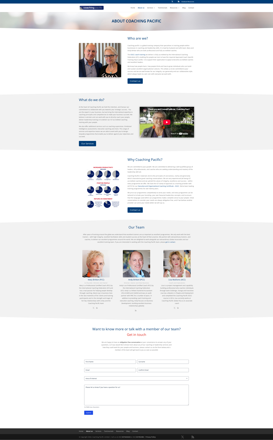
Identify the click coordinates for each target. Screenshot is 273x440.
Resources (173, 8)
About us (141, 8)
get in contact (170, 242)
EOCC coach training (138, 55)
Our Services (87, 143)
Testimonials (162, 8)
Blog (184, 8)
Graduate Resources (188, 2)
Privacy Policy (151, 437)
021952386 (140, 437)
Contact (191, 8)
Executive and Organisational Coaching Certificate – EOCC (158, 186)
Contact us (135, 81)
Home (133, 8)
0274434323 (126, 437)
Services (150, 8)
